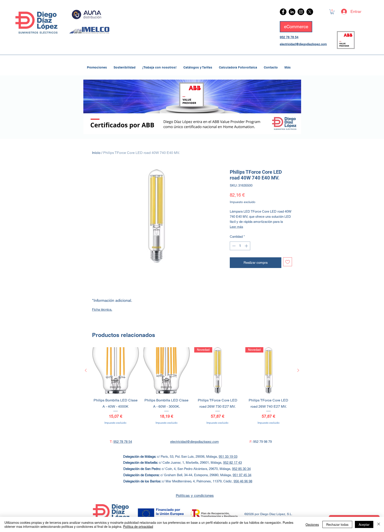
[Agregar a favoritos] (287, 261)
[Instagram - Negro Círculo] (301, 11)
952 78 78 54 (289, 37)
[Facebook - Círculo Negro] (283, 11)
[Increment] (247, 246)
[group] (192, 389)
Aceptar (364, 524)
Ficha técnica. (102, 309)
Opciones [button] (312, 524)
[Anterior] (85, 370)
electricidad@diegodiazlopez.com (303, 44)
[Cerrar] (378, 524)
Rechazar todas (337, 524)
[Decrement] (233, 246)
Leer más (236, 226)
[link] (332, 11)
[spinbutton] (240, 246)
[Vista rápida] (115, 370)
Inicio (96, 153)
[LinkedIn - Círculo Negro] (292, 11)
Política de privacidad (138, 526)
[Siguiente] (298, 370)
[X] (309, 11)
